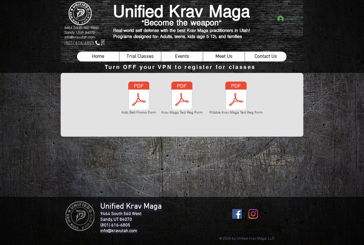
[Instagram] (253, 214)
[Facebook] (237, 214)
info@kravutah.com (79, 37)
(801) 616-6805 (79, 43)
